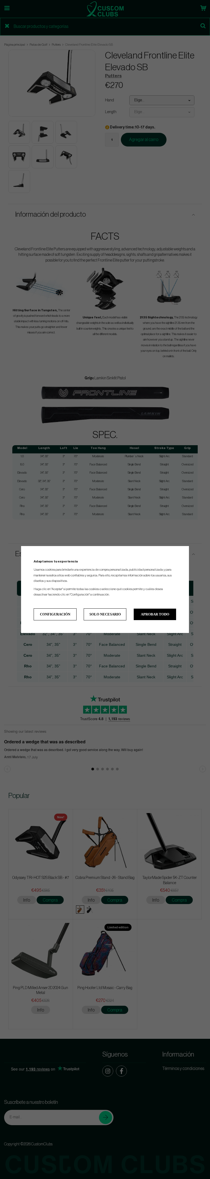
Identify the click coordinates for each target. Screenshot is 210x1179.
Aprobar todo (155, 614)
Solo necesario (105, 614)
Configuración (55, 614)
